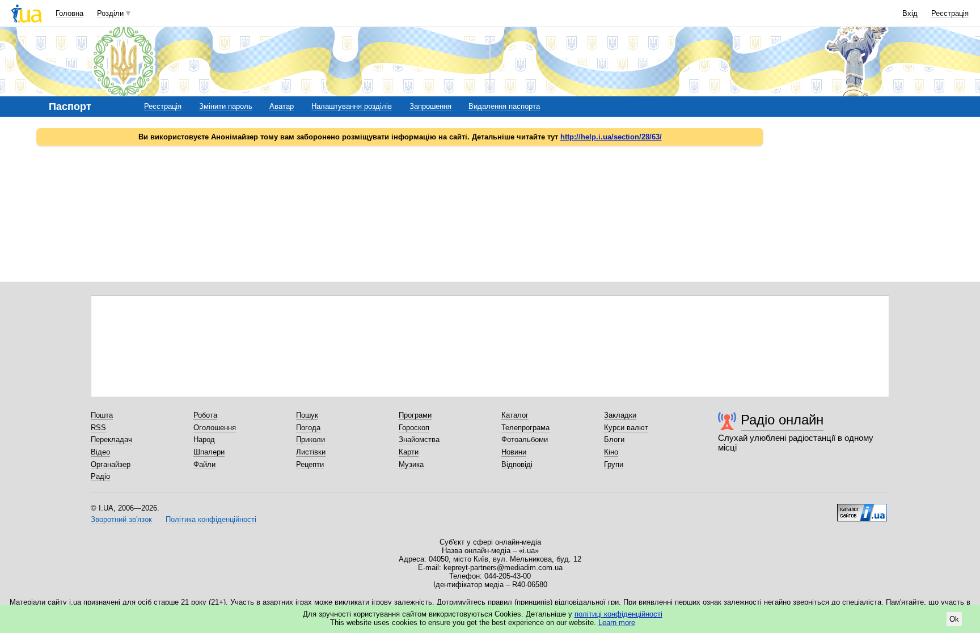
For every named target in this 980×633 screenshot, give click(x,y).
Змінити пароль (225, 106)
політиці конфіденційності (618, 614)
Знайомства (419, 439)
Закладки (620, 415)
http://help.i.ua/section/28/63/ (611, 137)
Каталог (515, 415)
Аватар (281, 106)
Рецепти (310, 464)
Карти (409, 452)
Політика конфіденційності (211, 519)
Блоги (614, 439)
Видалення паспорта (504, 106)
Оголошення (214, 427)
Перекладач (111, 439)
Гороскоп (414, 427)
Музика (411, 464)
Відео (100, 452)
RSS (98, 427)
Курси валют (626, 427)
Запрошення (430, 106)
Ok (954, 619)
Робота (205, 415)
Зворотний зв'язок (121, 519)
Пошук (307, 415)
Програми (415, 415)
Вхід (910, 13)
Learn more (616, 622)
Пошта (102, 415)
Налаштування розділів (351, 106)
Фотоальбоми (524, 439)
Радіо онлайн (782, 419)
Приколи (310, 439)
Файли (204, 464)
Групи (613, 464)
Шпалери (209, 452)
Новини (513, 452)
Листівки (311, 452)
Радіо (100, 476)
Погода (308, 427)
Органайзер (110, 464)
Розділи (110, 13)
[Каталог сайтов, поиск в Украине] (862, 508)
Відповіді (517, 464)
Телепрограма (525, 427)
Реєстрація (950, 13)
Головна (69, 13)
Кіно (611, 452)
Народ (204, 439)
